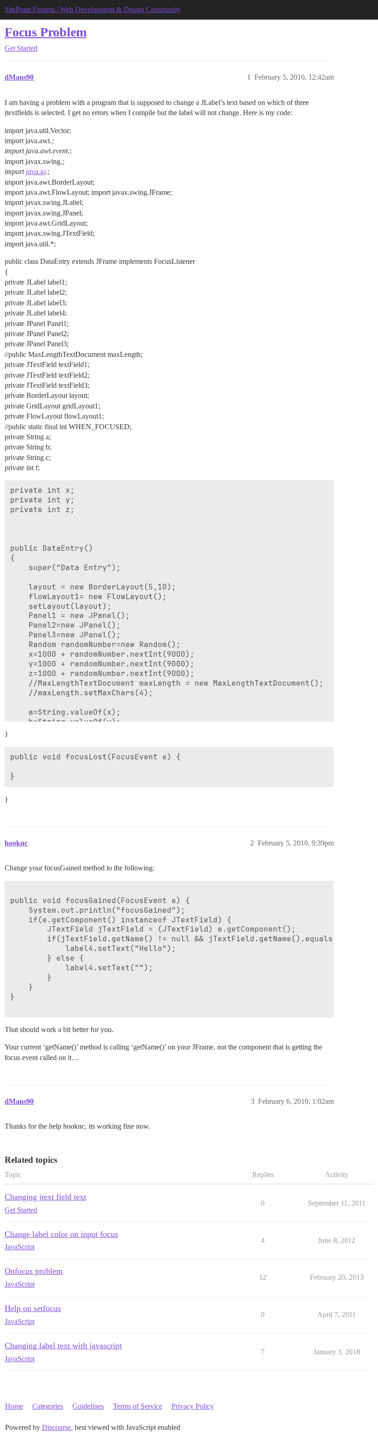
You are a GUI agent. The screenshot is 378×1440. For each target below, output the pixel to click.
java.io (36, 171)
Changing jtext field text (45, 1196)
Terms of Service (137, 1406)
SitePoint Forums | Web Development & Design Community (93, 9)
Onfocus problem (34, 1271)
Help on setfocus (33, 1308)
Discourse (56, 1427)
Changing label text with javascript (63, 1345)
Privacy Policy (192, 1406)
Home (14, 1406)
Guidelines (88, 1406)
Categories (47, 1406)
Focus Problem (46, 32)
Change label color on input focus (61, 1234)
